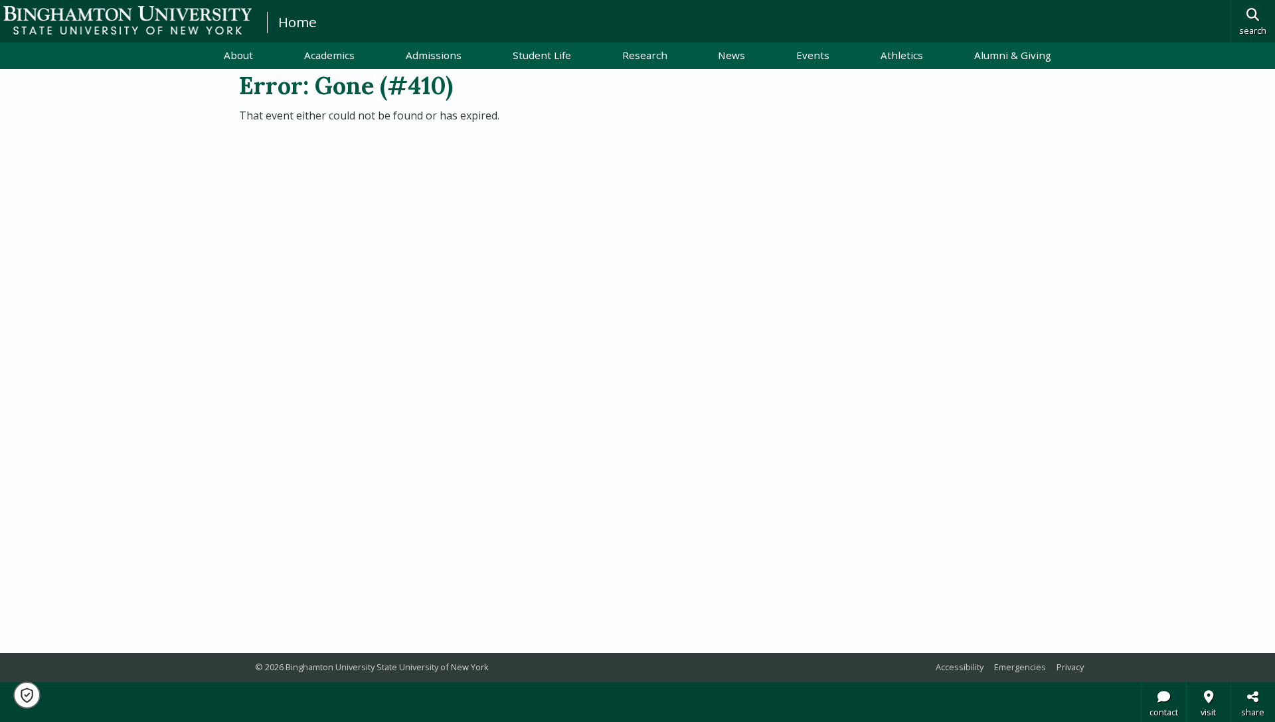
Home (297, 22)
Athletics (902, 55)
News (731, 55)
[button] (27, 695)
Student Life (542, 55)
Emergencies (1020, 667)
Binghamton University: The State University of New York (127, 20)
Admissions (434, 55)
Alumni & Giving (1012, 55)
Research (644, 55)
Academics (329, 55)
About (238, 55)
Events (812, 55)
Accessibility (959, 667)
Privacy (1070, 667)
